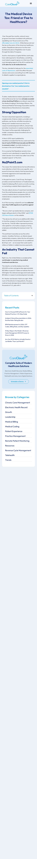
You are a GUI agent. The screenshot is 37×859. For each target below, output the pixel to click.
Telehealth (10, 455)
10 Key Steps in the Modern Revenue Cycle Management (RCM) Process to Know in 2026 (17, 333)
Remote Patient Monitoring (17, 441)
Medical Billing (11, 421)
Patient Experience (13, 431)
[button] (32, 295)
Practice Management (15, 436)
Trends (8, 460)
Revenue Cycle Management (18, 450)
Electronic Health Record (16, 407)
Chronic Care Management (17, 402)
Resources (9, 445)
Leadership (10, 417)
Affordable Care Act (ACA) (10, 43)
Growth (8, 412)
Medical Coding (12, 426)
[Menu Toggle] (31, 3)
